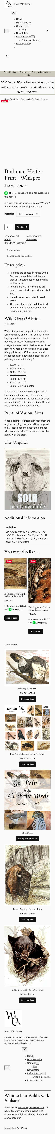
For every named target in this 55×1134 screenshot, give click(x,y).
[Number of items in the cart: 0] (7, 56)
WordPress (22, 1128)
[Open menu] (7, 31)
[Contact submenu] (26, 26)
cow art (37, 236)
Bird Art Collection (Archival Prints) (27, 754)
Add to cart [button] (12, 618)
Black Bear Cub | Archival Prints (27, 990)
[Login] (48, 31)
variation (10, 213)
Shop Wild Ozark (22, 4)
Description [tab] (13, 250)
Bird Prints (27, 833)
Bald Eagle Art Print (27, 688)
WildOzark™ (19, 243)
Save (5, 101)
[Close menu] (13, 13)
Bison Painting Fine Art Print (27, 909)
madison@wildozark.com (31, 1107)
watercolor (31, 239)
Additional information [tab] (19, 256)
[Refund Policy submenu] (33, 36)
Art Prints (15, 99)
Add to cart (22, 227)
